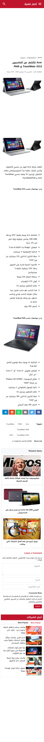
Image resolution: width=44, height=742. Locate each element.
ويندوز (23, 57)
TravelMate (10, 424)
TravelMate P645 (23, 429)
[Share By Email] (25, 412)
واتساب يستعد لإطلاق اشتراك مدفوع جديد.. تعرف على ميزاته (14, 630)
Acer (27, 424)
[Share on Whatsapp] (18, 412)
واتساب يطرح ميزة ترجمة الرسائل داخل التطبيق (16, 659)
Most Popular (23, 622)
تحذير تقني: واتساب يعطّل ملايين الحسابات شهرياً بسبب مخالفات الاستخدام (14, 640)
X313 (11, 435)
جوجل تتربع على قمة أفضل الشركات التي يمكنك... (22, 543)
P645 (20, 424)
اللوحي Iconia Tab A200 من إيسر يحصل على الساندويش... (22, 511)
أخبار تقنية (30, 4)
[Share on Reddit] (12, 412)
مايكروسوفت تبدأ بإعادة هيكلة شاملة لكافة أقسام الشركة (22, 480)
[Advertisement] (22, 31)
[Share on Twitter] (31, 412)
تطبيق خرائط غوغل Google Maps (15, 670)
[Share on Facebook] (38, 412)
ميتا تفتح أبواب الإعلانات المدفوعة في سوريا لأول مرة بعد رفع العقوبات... (14, 650)
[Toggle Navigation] (40, 4)
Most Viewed (35, 622)
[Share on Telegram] (5, 412)
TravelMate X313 (23, 435)
